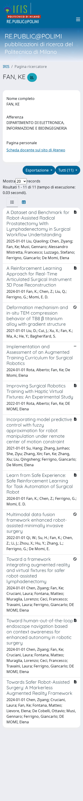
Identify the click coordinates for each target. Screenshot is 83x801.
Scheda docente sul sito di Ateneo (35, 150)
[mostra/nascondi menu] (78, 19)
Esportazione (38, 170)
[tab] (12, 202)
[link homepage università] (24, 19)
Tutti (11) (66, 170)
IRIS (6, 66)
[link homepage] (17, 8)
